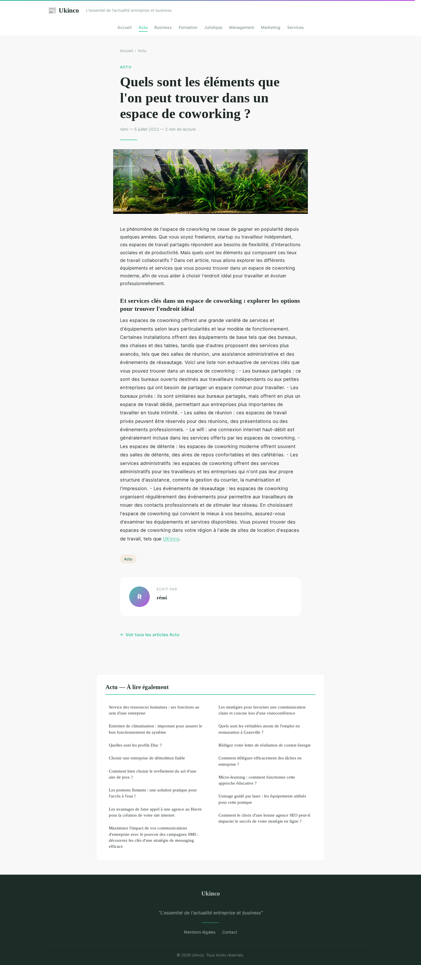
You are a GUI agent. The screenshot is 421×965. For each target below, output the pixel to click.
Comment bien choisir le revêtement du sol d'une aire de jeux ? (152, 774)
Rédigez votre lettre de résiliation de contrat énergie (265, 745)
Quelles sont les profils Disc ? (135, 745)
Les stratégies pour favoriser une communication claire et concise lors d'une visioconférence (262, 710)
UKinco (171, 539)
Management (241, 27)
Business (163, 27)
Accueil (124, 27)
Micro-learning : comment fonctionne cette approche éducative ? (257, 780)
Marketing (270, 27)
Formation (188, 27)
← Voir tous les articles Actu (149, 634)
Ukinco (63, 10)
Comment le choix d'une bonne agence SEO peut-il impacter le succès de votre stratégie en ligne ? (264, 818)
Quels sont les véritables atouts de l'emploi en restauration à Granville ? (259, 728)
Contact (229, 932)
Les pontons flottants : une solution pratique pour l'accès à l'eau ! (153, 792)
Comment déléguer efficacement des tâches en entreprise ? (260, 760)
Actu (143, 27)
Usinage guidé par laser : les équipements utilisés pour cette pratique (262, 798)
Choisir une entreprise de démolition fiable (147, 757)
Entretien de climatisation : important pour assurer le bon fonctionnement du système (155, 728)
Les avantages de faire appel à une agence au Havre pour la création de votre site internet (155, 812)
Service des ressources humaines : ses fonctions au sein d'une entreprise (154, 710)
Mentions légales (199, 932)
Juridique (213, 27)
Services (295, 27)
